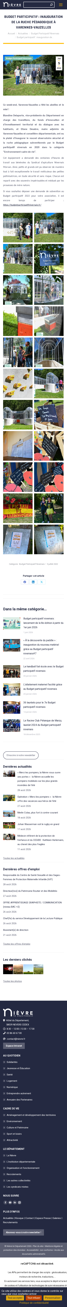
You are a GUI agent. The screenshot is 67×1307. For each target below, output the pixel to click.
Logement (12, 1080)
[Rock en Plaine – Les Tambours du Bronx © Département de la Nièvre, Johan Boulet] (8, 969)
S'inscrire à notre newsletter (21, 755)
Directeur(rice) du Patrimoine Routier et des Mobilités (30, 891)
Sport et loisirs (14, 1133)
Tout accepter (15, 1298)
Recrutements (14, 1174)
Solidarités (12, 1062)
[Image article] (11, 623)
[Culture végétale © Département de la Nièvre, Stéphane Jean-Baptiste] (18, 969)
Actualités (8, 1218)
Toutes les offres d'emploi (16, 944)
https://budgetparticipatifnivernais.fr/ (22, 205)
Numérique (12, 1087)
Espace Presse (43, 1218)
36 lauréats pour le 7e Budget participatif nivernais (39, 704)
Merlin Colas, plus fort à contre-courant (37, 812)
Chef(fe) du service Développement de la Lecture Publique (32, 918)
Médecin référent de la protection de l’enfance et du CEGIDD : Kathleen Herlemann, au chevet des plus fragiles (40, 840)
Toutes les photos (12, 981)
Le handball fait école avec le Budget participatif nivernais (43, 668)
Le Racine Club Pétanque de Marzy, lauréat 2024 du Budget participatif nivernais (42, 725)
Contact (29, 1218)
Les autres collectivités (18, 1180)
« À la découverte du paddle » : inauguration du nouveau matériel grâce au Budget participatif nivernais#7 (41, 647)
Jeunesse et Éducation (18, 1068)
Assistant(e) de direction (15, 930)
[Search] (51, 5)
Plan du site (38, 1246)
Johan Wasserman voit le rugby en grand (38, 824)
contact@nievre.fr (16, 1038)
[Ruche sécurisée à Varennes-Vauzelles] (18, 227)
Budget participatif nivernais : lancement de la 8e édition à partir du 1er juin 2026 (43, 623)
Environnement (14, 1121)
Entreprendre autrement (19, 1093)
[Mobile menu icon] (61, 5)
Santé (10, 1074)
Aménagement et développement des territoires (31, 1115)
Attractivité (12, 1140)
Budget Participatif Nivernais (19, 58)
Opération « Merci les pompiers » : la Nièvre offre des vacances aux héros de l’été (39, 798)
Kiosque (19, 1218)
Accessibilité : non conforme (40, 1250)
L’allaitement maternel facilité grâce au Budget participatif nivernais (42, 686)
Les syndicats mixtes (17, 1186)
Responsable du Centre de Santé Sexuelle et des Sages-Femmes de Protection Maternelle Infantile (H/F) (32, 877)
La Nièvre (11, 1155)
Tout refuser (33, 1298)
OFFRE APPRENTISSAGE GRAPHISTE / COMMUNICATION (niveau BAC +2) (32, 904)
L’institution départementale (21, 1161)
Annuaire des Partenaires (19, 1099)
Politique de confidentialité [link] (34, 1303)
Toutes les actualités (13, 858)
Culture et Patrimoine (17, 1127)
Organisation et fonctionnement (23, 1168)
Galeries (57, 1218)
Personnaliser (52, 1298)
